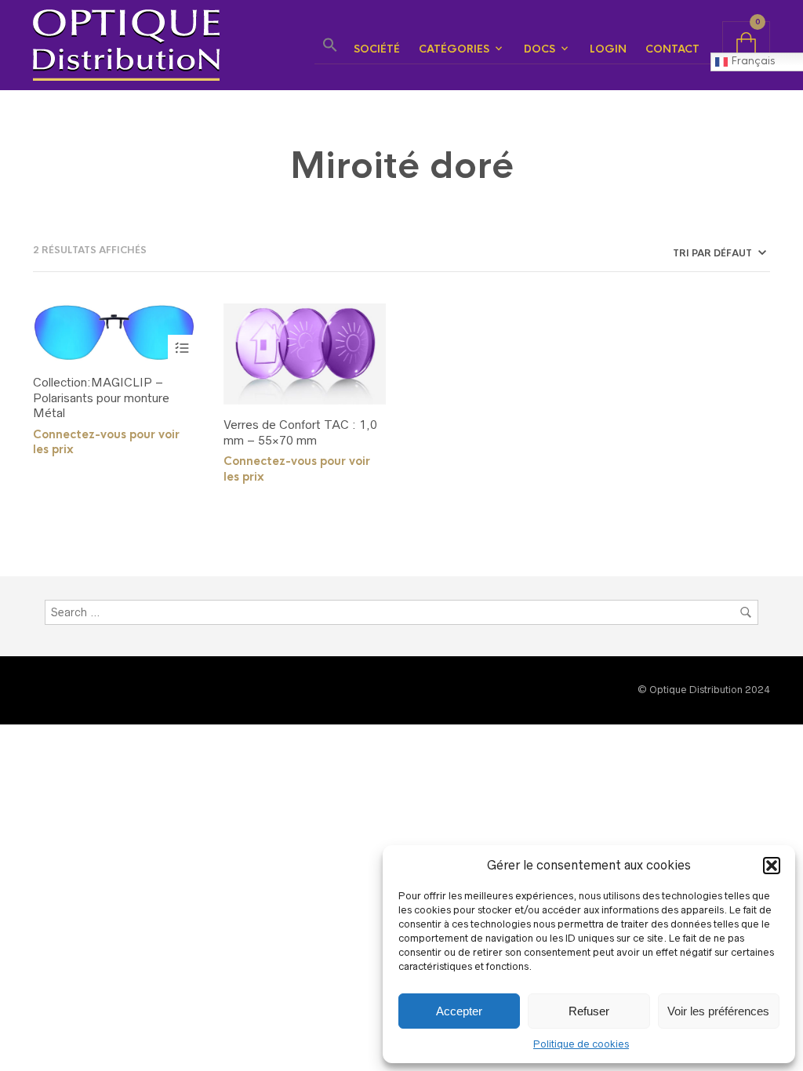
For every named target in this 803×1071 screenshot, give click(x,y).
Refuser (589, 1011)
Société (377, 49)
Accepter (459, 1011)
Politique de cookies (581, 1044)
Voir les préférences (718, 1011)
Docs (539, 49)
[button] (771, 865)
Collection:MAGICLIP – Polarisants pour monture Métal (101, 397)
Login (608, 49)
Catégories (454, 49)
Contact (672, 49)
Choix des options (181, 348)
